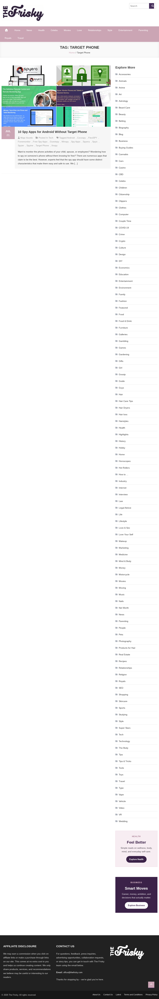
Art (120, 94)
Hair (121, 394)
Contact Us (108, 995)
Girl (120, 368)
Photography (125, 641)
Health (41, 30)
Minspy (65, 141)
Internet (122, 488)
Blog (121, 134)
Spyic (95, 141)
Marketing (124, 548)
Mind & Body (125, 561)
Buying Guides (126, 147)
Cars (121, 161)
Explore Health (136, 859)
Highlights (123, 434)
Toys (121, 774)
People (122, 628)
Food (121, 314)
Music (122, 594)
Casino (122, 167)
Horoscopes (125, 461)
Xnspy (54, 145)
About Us (96, 995)
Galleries (123, 334)
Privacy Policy (151, 995)
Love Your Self (126, 534)
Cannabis (123, 154)
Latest (118, 995)
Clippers (123, 201)
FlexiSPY (92, 137)
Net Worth (124, 608)
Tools (121, 768)
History (122, 441)
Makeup (123, 541)
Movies (67, 30)
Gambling (123, 341)
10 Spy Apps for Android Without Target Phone (52, 132)
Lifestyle (123, 521)
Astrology (123, 101)
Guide (122, 381)
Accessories (125, 74)
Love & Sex (124, 528)
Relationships (94, 30)
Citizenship (124, 194)
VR (120, 814)
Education (124, 274)
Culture (122, 247)
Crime (122, 234)
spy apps (75, 141)
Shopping (123, 694)
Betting (122, 121)
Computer (124, 214)
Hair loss (123, 414)
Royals (8, 38)
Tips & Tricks (125, 761)
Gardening (124, 354)
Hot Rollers (124, 468)
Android (71, 137)
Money (122, 568)
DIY (120, 261)
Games (122, 347)
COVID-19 (124, 227)
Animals (123, 81)
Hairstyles (123, 421)
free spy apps (40, 141)
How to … (123, 474)
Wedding (123, 821)
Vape (121, 794)
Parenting (143, 30)
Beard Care (124, 107)
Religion (123, 674)
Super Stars (124, 728)
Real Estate (124, 654)
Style (109, 30)
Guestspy (54, 141)
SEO (121, 688)
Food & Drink (125, 321)
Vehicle (122, 801)
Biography (124, 127)
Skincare (123, 701)
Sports (122, 708)
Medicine (123, 554)
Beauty (122, 114)
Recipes (123, 661)
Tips (121, 754)
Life (120, 514)
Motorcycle (124, 574)
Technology (124, 741)
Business (123, 141)
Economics (124, 267)
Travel (21, 38)
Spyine (30, 145)
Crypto (122, 241)
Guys (121, 388)
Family (122, 294)
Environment (125, 287)
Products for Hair (127, 648)
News (29, 30)
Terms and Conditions (133, 995)
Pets (121, 634)
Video (121, 808)
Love (79, 30)
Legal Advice (125, 508)
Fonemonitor (24, 141)
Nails (121, 601)
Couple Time (125, 221)
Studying (123, 714)
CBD (121, 174)
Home (17, 30)
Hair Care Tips (126, 401)
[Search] (151, 6)
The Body (123, 748)
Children (123, 187)
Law (121, 501)
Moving (122, 588)
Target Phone (42, 145)
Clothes (122, 207)
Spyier (21, 145)
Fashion (123, 301)
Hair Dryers (124, 408)
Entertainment (125, 30)
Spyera (86, 141)
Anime (122, 87)
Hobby (122, 448)
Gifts (121, 361)
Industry (123, 481)
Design (122, 254)
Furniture (123, 327)
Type (121, 788)
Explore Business (136, 905)
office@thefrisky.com (72, 972)
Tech (51, 137)
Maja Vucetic (26, 137)
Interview (123, 494)
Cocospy (81, 137)
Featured (123, 307)
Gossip (122, 374)
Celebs (54, 30)
